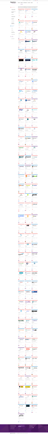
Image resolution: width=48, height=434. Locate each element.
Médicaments (27, 152)
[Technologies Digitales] (25, 36)
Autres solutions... (20, 171)
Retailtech (33, 86)
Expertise (22, 2)
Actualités (29, 2)
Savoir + (23, 19)
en (37, 0)
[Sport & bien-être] (32, 36)
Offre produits (25, 2)
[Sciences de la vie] (25, 15)
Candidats (30, 0)
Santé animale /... (34, 27)
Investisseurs (24, 0)
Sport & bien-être (20, 74)
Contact (32, 2)
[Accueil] (13, 3)
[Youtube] (35, 0)
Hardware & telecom (34, 268)
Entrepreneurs (27, 0)
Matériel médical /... (27, 15)
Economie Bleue (27, 55)
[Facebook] (32, 427)
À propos (19, 2)
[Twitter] (31, 427)
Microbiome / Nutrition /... (22, 27)
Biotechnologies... (27, 220)
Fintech (26, 64)
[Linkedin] (29, 427)
